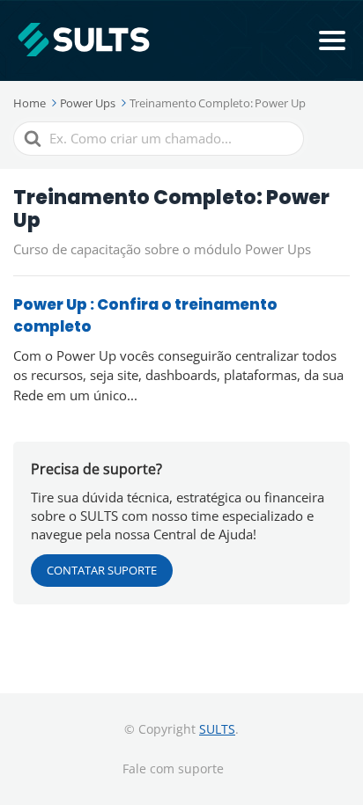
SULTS (217, 729)
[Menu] (332, 40)
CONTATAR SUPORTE (102, 570)
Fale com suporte (173, 768)
